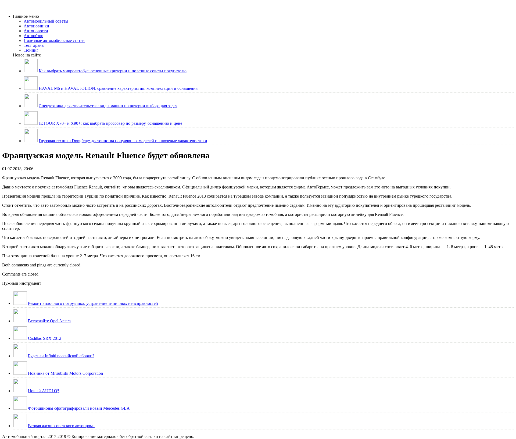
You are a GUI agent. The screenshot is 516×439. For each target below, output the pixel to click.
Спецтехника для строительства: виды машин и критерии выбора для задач (108, 105)
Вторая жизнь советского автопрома (61, 425)
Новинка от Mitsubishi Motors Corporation (65, 373)
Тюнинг (31, 50)
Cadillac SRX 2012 (44, 338)
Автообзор (33, 35)
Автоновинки (36, 26)
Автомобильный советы (46, 21)
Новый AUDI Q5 (43, 390)
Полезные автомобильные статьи (54, 40)
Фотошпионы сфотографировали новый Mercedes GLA (79, 408)
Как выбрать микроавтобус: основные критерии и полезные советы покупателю (113, 71)
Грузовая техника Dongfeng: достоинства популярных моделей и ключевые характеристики (123, 140)
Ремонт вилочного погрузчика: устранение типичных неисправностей (93, 303)
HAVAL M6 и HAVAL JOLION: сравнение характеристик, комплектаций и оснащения (118, 88)
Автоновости (36, 30)
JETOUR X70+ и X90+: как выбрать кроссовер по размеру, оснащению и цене (110, 123)
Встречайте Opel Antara (49, 321)
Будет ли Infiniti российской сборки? (61, 356)
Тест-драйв (34, 45)
